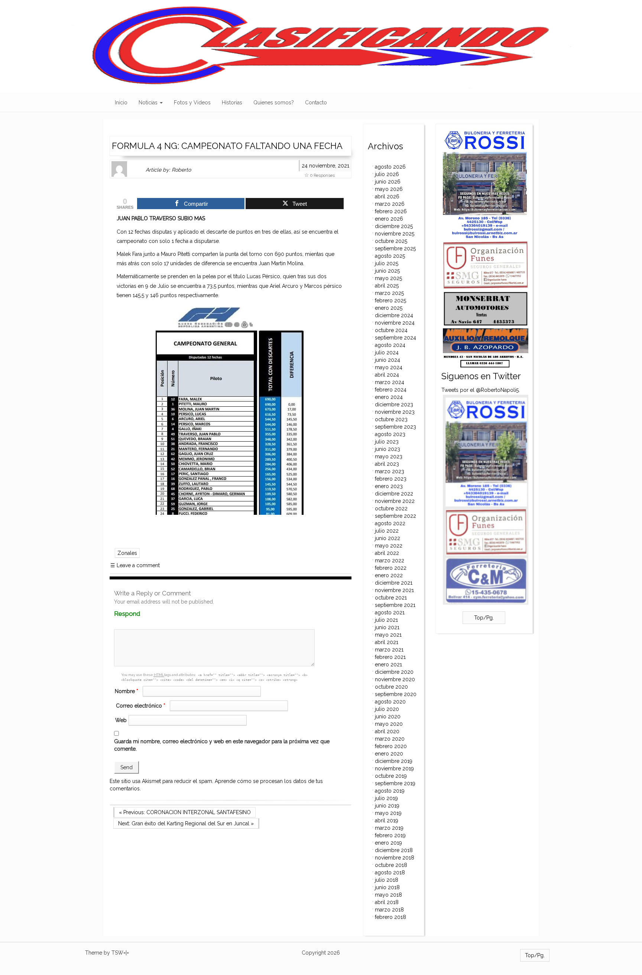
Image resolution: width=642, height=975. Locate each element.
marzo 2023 (389, 471)
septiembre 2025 (395, 248)
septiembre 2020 (395, 694)
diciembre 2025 (394, 226)
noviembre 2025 (394, 234)
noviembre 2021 (394, 590)
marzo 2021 (389, 650)
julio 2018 (386, 880)
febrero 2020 (391, 746)
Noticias (149, 102)
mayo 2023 (388, 456)
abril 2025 (387, 286)
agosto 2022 (390, 523)
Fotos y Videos (192, 102)
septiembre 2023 (395, 427)
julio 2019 (386, 798)
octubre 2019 (391, 776)
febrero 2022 (390, 568)
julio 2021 (386, 620)
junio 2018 (387, 887)
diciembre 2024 (394, 315)
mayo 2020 (389, 724)
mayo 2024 (388, 367)
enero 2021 (388, 664)
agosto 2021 (390, 612)
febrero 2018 (390, 917)
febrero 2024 (390, 390)
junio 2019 (387, 806)
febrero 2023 (390, 479)
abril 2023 (387, 464)
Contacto (316, 102)
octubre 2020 (391, 687)
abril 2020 (387, 731)
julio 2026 (387, 174)
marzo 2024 (389, 382)
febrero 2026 (391, 211)
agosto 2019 (390, 791)
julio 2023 (387, 442)
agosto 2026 (390, 167)
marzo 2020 (390, 739)
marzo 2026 (390, 204)
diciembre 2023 (394, 404)
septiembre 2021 (395, 605)
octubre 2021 (391, 598)
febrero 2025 (390, 300)
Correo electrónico (140, 706)
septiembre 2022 (395, 516)
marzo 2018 (389, 910)
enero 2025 (388, 308)
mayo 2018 (388, 895)
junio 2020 (388, 716)
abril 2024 (387, 375)
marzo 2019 (389, 828)
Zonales (127, 553)
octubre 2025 (391, 241)
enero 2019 (388, 843)
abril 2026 (387, 196)
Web (121, 720)
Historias (232, 102)
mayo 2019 (388, 813)
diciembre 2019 (393, 761)
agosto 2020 (390, 702)
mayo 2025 (388, 278)
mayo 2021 (388, 635)
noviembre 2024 (395, 323)
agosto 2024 (390, 345)
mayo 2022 (388, 546)
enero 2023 (389, 486)
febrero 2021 (390, 657)
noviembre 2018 (394, 858)
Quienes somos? (273, 102)
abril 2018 (387, 902)
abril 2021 (386, 642)
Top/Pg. (484, 618)
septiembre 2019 (395, 783)
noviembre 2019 (394, 768)
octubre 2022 (391, 508)
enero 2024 (389, 397)
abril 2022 (387, 553)
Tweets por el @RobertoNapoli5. (480, 390)
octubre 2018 (391, 865)
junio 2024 (387, 360)
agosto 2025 (390, 256)
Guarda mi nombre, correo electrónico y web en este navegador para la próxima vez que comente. (222, 745)
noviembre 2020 (395, 679)
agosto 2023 (390, 434)
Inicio (121, 102)
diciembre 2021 (393, 583)
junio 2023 (387, 449)
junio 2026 (388, 182)
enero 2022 (389, 575)
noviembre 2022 (395, 501)
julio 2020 (387, 709)
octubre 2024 (391, 330)
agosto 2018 (390, 872)
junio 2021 (387, 627)
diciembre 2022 (394, 494)
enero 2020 (389, 754)
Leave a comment (135, 565)
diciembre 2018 (394, 850)
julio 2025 (386, 263)
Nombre (126, 691)
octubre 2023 (391, 419)
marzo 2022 (389, 560)
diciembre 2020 (394, 672)
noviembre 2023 (395, 412)
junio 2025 (387, 271)
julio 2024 (387, 352)
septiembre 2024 (395, 338)
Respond (141, 614)
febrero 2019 (390, 835)
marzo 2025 (389, 293)
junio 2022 (387, 538)
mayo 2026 (389, 189)
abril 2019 (386, 820)
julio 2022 (387, 531)
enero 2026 (389, 219)
